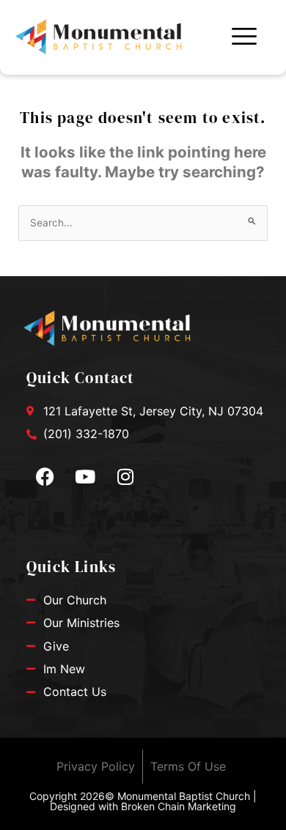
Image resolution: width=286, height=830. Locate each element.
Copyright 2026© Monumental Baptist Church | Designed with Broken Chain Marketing (143, 801)
